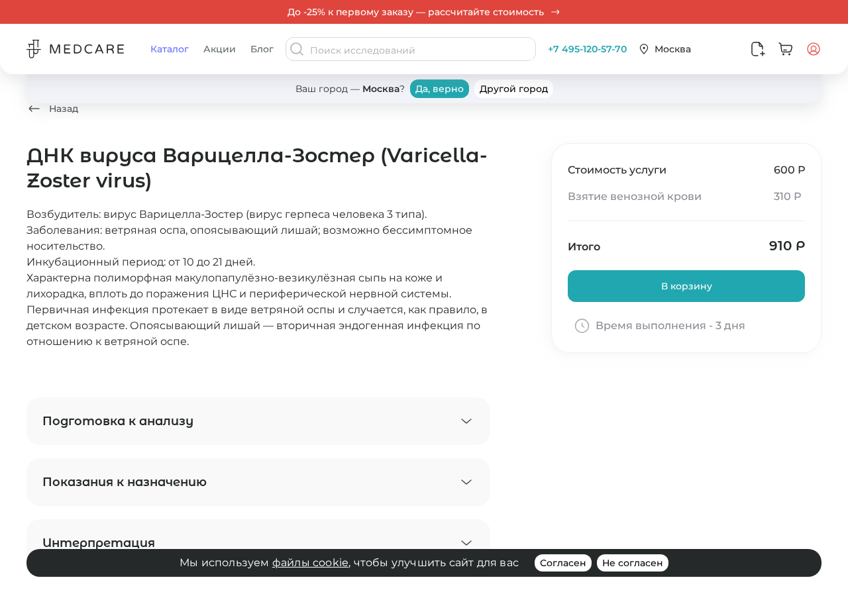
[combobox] (421, 50)
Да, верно (439, 89)
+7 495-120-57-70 (587, 49)
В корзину (686, 286)
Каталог (169, 49)
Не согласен (632, 563)
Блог (262, 49)
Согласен (563, 563)
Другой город (514, 89)
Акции (219, 49)
